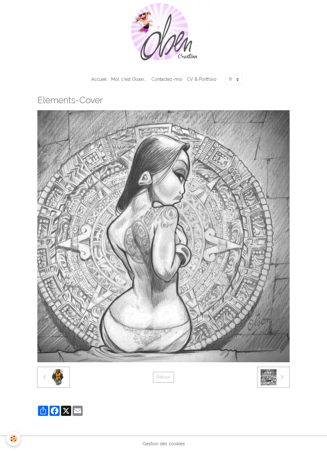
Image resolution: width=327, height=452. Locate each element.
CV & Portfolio (202, 79)
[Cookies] (13, 439)
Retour (163, 376)
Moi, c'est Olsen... (129, 79)
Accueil (99, 79)
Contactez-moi (166, 79)
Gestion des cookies (163, 443)
